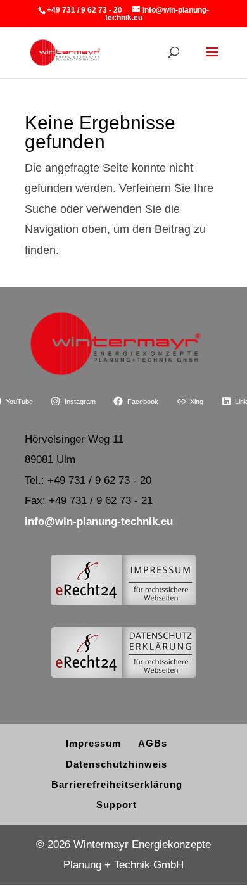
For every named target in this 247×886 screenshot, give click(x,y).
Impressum (93, 743)
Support (116, 804)
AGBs (152, 743)
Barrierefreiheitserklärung (116, 784)
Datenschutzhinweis (116, 764)
